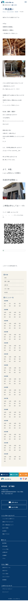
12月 (5, 312)
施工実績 (4, 543)
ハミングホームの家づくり (8, 518)
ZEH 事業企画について (7, 524)
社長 (5, 277)
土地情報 (4, 555)
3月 (10, 305)
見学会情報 (4, 546)
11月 (10, 312)
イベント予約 (5, 549)
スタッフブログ (10, 11)
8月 (5, 303)
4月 (5, 305)
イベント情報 (24, 474)
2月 (14, 305)
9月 (19, 312)
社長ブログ (4, 570)
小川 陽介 (7, 288)
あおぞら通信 (15, 474)
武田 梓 (6, 285)
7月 (10, 303)
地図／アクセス (5, 533)
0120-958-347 (9, 493)
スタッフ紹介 (5, 573)
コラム (3, 558)
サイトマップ (5, 591)
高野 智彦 (7, 281)
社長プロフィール (6, 567)
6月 (14, 303)
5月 (19, 303)
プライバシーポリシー (7, 588)
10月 (15, 312)
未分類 (15, 5)
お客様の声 (4, 552)
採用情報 (4, 579)
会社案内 (4, 530)
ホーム (4, 11)
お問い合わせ (5, 474)
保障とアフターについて (7, 521)
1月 (19, 305)
